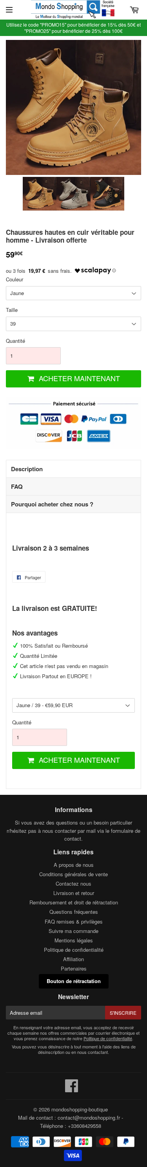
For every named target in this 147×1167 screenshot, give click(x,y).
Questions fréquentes (73, 911)
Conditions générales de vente (73, 874)
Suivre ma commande (73, 931)
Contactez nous (73, 883)
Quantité (15, 340)
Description (27, 469)
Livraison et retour (73, 893)
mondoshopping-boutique (79, 1109)
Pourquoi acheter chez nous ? (52, 504)
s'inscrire (123, 1012)
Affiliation (73, 959)
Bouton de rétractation (74, 981)
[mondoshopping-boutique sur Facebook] (72, 1089)
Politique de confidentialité (73, 949)
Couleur (14, 279)
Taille (12, 309)
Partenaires (74, 968)
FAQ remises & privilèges (74, 921)
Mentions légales (73, 940)
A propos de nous (74, 864)
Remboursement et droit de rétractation (73, 902)
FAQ (17, 486)
